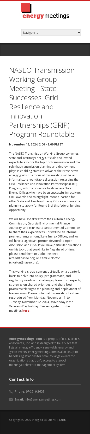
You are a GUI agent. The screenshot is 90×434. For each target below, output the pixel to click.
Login (62, 419)
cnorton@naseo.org (23, 262)
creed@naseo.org (22, 258)
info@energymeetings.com (43, 399)
